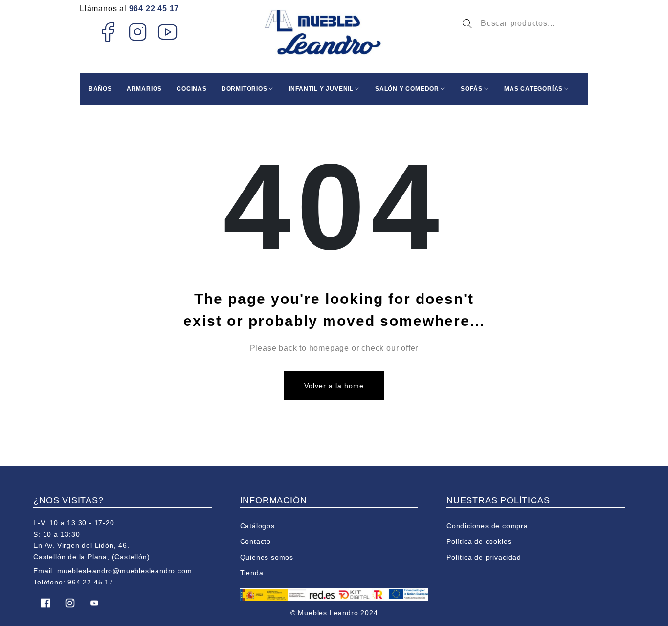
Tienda (252, 573)
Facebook (108, 32)
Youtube (168, 32)
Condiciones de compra (487, 526)
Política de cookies (479, 541)
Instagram (138, 32)
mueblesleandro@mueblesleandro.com (124, 571)
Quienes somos (266, 557)
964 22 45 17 (154, 8)
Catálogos (257, 526)
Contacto (255, 541)
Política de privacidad (483, 557)
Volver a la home (334, 385)
